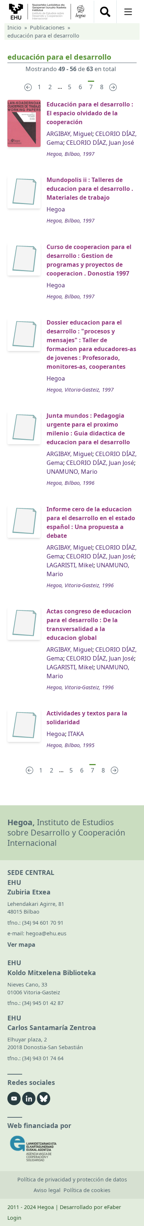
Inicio (14, 27)
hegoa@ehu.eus (46, 933)
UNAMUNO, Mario (72, 471)
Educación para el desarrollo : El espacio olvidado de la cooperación (90, 113)
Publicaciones (47, 27)
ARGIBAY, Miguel (69, 134)
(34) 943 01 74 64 (43, 1058)
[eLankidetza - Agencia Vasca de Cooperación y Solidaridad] (72, 1148)
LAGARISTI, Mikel (70, 565)
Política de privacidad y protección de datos (72, 1179)
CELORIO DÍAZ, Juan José (100, 143)
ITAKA (76, 734)
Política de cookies (87, 1190)
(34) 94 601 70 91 (43, 922)
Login (14, 1217)
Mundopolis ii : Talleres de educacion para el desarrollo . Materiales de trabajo (90, 189)
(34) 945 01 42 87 (43, 1002)
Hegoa (56, 209)
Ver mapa (21, 944)
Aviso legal (47, 1190)
